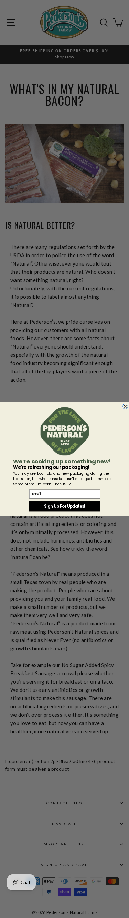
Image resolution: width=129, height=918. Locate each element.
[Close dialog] (125, 406)
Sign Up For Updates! (64, 506)
